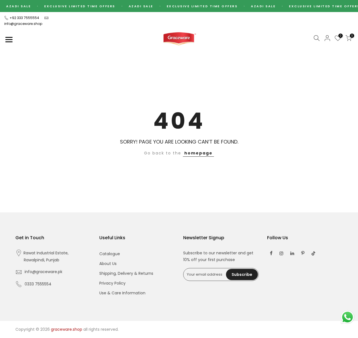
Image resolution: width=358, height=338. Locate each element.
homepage (198, 153)
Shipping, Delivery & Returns (126, 273)
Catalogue (109, 254)
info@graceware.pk (43, 271)
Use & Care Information (122, 293)
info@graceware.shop (23, 23)
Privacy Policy (112, 283)
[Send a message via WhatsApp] (347, 317)
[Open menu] (9, 39)
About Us (108, 263)
